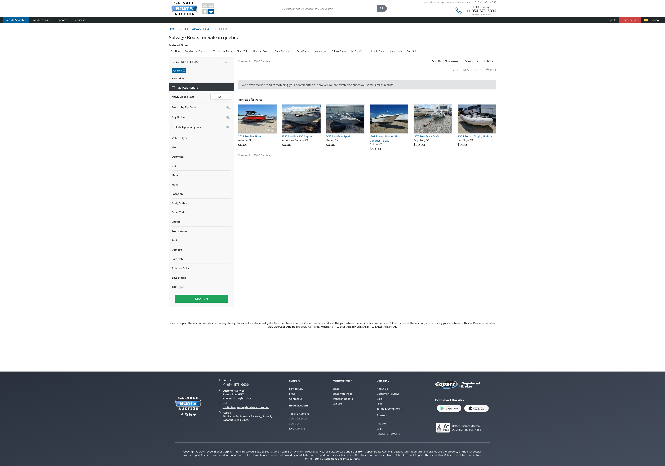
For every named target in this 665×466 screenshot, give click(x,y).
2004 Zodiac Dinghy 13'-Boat (475, 136)
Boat (336, 389)
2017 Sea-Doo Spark (338, 136)
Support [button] (61, 20)
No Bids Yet (357, 51)
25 (476, 61)
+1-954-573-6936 (481, 11)
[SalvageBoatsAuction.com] (211, 11)
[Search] (382, 8)
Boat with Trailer (343, 394)
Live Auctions (297, 428)
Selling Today (339, 51)
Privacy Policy (351, 458)
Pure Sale (412, 51)
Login (380, 428)
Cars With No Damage (196, 51)
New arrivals (395, 51)
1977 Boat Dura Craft (426, 136)
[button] (201, 138)
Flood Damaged (282, 51)
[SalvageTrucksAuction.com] (211, 5)
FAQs (292, 394)
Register (382, 423)
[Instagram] (186, 415)
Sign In (612, 20)
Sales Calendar (298, 418)
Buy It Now (178, 117)
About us (382, 389)
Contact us (295, 399)
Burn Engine (303, 51)
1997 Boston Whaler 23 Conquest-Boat (383, 138)
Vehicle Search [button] (15, 20)
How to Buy (296, 389)
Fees (379, 404)
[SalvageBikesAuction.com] (205, 11)
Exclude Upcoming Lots (186, 127)
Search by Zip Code (184, 107)
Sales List (295, 423)
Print (493, 70)
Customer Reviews (388, 394)
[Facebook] (182, 415)
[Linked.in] (190, 415)
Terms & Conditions (389, 408)
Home (173, 29)
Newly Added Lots (183, 97)
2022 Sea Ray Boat (249, 136)
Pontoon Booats (343, 399)
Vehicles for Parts (222, 51)
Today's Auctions (299, 413)
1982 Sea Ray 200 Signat (297, 136)
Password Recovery (388, 433)
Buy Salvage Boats (198, 29)
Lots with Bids (376, 51)
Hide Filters (223, 62)
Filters (455, 70)
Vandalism (320, 51)
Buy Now (175, 51)
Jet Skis (337, 404)
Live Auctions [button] (40, 20)
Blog (379, 399)
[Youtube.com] (194, 415)
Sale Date (453, 61)
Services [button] (79, 20)
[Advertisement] (332, 349)
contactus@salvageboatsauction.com (444, 2)
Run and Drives (261, 51)
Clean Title (242, 51)
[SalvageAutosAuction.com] (205, 5)
